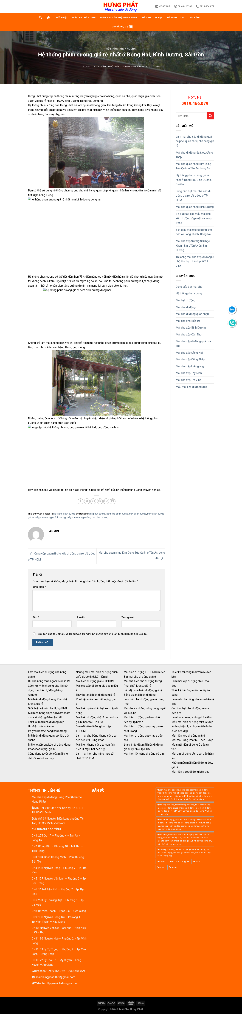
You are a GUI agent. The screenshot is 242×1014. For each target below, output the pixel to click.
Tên (35, 617)
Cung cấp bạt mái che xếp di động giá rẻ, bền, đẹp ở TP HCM (193, 195)
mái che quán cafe (83, 17)
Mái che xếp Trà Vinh (188, 380)
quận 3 (174, 867)
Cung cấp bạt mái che (189, 286)
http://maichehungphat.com (62, 983)
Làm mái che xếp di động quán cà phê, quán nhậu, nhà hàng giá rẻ (195, 141)
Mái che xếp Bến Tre (188, 321)
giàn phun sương (96, 513)
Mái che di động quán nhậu (192, 314)
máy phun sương (137, 513)
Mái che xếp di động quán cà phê (193, 344)
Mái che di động (186, 307)
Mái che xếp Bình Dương (191, 327)
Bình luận (39, 586)
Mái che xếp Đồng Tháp (190, 359)
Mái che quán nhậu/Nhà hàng (118, 17)
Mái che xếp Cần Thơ (188, 334)
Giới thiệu (61, 17)
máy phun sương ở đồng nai (81, 517)
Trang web (127, 617)
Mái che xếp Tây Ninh (189, 373)
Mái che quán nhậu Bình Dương (195, 207)
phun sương (102, 517)
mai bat (162, 861)
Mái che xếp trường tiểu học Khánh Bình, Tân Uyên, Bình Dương (193, 245)
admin (134, 66)
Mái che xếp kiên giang (190, 366)
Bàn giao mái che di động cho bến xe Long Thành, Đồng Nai (194, 232)
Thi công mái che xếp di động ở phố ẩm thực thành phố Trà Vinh (195, 261)
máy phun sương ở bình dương (50, 517)
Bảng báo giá (175, 17)
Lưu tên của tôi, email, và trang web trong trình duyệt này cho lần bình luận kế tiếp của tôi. (93, 634)
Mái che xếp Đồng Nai (189, 352)
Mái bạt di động (185, 300)
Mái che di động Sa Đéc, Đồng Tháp (194, 155)
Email (81, 617)
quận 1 (198, 861)
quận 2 (162, 867)
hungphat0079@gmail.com (59, 977)
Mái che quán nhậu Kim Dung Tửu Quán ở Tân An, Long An (193, 166)
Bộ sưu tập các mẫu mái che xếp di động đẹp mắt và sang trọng (194, 218)
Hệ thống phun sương (121, 48)
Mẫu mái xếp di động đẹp (191, 387)
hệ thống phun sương (117, 513)
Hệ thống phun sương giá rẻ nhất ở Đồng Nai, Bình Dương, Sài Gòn (194, 180)
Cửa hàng (194, 17)
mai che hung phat (180, 861)
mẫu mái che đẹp (152, 17)
